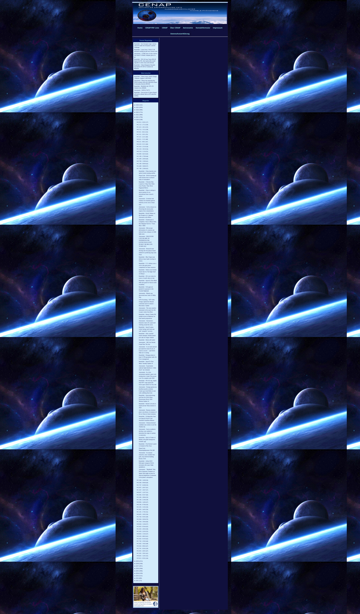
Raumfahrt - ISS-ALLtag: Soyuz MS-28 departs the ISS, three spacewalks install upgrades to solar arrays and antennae (145, 61)
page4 (183, 612)
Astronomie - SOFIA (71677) (142, 90)
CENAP (164, 28)
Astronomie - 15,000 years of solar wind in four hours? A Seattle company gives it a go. (145, 55)
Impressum (217, 28)
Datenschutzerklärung (179, 34)
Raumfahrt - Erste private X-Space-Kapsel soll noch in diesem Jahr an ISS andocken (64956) (145, 94)
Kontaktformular (203, 28)
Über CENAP (175, 28)
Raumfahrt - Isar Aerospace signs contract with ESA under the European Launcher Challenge (145, 45)
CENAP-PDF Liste (152, 28)
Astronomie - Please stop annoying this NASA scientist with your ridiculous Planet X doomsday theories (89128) (145, 82)
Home (139, 28)
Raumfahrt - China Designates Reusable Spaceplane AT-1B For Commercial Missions (144, 66)
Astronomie (188, 28)
